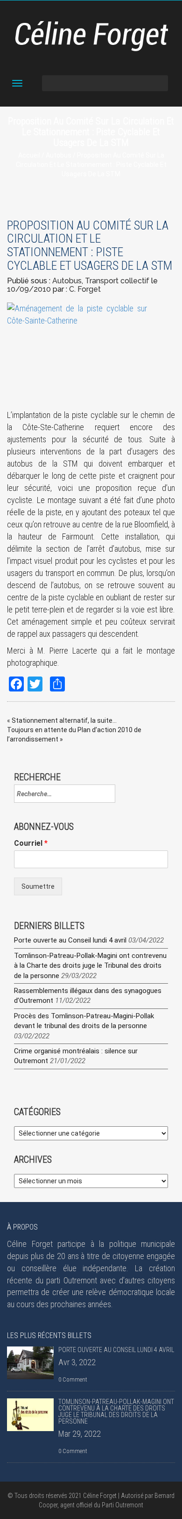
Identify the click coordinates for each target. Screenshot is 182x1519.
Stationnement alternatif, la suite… (64, 720)
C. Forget (85, 289)
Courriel (31, 843)
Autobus (58, 155)
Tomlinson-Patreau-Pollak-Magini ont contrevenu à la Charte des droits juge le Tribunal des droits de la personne (90, 965)
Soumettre (38, 886)
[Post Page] (30, 1362)
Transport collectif (117, 280)
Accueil (29, 155)
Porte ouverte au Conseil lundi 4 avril (70, 940)
